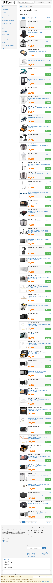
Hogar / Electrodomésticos (8, 39)
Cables (3, 28)
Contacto (29, 552)
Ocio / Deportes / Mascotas (8, 45)
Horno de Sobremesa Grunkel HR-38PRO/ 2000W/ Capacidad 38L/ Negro (38, 391)
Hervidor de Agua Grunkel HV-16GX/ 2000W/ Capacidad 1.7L (39, 108)
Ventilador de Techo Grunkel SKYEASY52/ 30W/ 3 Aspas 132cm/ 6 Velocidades (39, 344)
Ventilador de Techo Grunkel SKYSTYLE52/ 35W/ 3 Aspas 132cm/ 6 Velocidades (38, 438)
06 (32, 17)
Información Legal (43, 552)
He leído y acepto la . (37, 544)
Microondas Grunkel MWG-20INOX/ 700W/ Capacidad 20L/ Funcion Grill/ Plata (39, 381)
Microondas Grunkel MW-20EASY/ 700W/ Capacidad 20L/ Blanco (38, 240)
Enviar (44, 548)
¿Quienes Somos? (31, 556)
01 (23, 17)
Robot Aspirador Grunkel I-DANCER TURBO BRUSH (38, 503)
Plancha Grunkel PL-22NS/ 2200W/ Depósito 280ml (38, 88)
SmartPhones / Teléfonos (7, 15)
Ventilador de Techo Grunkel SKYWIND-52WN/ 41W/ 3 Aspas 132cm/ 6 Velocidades (39, 485)
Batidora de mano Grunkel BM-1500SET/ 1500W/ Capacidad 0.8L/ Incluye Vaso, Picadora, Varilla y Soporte (38, 231)
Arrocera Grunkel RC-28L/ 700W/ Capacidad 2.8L (38, 220)
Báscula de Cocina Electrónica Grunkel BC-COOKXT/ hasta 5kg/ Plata (38, 23)
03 (28, 17)
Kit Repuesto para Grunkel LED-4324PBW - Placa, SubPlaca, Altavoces (38, 193)
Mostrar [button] (48, 17)
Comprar (48, 27)
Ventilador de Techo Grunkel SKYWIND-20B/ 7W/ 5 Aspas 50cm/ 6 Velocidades (38, 400)
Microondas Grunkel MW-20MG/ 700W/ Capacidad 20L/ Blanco (39, 268)
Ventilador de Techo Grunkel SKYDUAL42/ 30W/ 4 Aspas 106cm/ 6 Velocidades (38, 287)
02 (25, 17)
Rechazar (41, 576)
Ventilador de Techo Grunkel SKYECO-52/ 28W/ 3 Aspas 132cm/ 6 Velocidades (39, 419)
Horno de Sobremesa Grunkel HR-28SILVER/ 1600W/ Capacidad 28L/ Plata (38, 334)
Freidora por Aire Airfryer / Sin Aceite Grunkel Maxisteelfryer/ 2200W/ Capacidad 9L (37, 353)
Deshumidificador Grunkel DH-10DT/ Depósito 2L (38, 475)
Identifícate (41, 2)
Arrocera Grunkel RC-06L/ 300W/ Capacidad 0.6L (38, 145)
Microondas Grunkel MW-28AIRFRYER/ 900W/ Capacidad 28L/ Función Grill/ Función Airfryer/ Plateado (37, 513)
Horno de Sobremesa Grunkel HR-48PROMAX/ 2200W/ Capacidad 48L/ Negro (39, 457)
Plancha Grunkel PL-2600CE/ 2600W (35, 117)
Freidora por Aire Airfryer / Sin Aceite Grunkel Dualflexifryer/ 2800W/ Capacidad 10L (37, 447)
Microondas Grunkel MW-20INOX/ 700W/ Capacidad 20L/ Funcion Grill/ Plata (38, 363)
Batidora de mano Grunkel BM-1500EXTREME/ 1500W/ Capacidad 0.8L (39, 165)
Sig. (35, 17)
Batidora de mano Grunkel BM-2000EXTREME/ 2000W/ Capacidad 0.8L (39, 184)
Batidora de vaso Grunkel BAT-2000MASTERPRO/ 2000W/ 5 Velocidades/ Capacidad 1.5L (38, 250)
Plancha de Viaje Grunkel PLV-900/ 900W (36, 70)
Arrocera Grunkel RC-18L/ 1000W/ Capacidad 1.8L (38, 173)
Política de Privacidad (41, 544)
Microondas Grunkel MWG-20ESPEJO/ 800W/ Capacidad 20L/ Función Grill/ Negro (37, 372)
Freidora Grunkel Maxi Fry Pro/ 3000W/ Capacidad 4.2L (39, 305)
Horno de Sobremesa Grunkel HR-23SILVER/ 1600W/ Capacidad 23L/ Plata (38, 278)
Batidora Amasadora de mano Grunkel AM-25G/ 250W (39, 60)
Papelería (4, 42)
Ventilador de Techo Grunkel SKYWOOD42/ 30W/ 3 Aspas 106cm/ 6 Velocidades (38, 297)
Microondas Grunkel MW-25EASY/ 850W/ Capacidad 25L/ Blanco (38, 429)
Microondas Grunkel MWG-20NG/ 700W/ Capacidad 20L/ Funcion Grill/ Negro (38, 315)
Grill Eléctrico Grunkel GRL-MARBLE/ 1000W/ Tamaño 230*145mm (39, 127)
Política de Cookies (45, 581)
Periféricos (4, 31)
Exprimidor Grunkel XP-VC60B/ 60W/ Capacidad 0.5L (38, 154)
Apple (3, 48)
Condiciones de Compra (32, 554)
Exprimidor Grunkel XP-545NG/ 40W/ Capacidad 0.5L (38, 41)
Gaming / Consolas (6, 26)
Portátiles (4, 12)
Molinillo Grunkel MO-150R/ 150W (35, 32)
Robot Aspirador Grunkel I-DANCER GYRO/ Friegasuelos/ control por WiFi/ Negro (36, 495)
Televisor (4, 17)
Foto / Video (4, 37)
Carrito (49, 2)
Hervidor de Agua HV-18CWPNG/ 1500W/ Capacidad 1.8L (39, 80)
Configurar (35, 576)
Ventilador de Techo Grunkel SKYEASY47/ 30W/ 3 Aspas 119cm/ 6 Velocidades (39, 325)
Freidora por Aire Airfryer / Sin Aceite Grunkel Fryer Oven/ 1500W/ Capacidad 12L (39, 410)
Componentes (5, 9)
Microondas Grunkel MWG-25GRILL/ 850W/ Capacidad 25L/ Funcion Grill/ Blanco (39, 466)
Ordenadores (5, 6)
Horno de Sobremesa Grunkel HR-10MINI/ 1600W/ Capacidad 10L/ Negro (38, 202)
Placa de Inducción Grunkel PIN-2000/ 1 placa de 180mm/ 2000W (38, 212)
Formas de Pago (43, 554)
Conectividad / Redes (6, 23)
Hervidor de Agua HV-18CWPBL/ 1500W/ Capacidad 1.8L (38, 99)
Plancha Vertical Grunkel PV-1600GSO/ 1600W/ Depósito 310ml (37, 136)
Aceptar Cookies (48, 576)
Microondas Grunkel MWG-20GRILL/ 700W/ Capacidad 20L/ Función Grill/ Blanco (39, 259)
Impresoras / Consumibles (8, 20)
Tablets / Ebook (5, 34)
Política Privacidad (31, 553)
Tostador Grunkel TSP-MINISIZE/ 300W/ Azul (37, 51)
